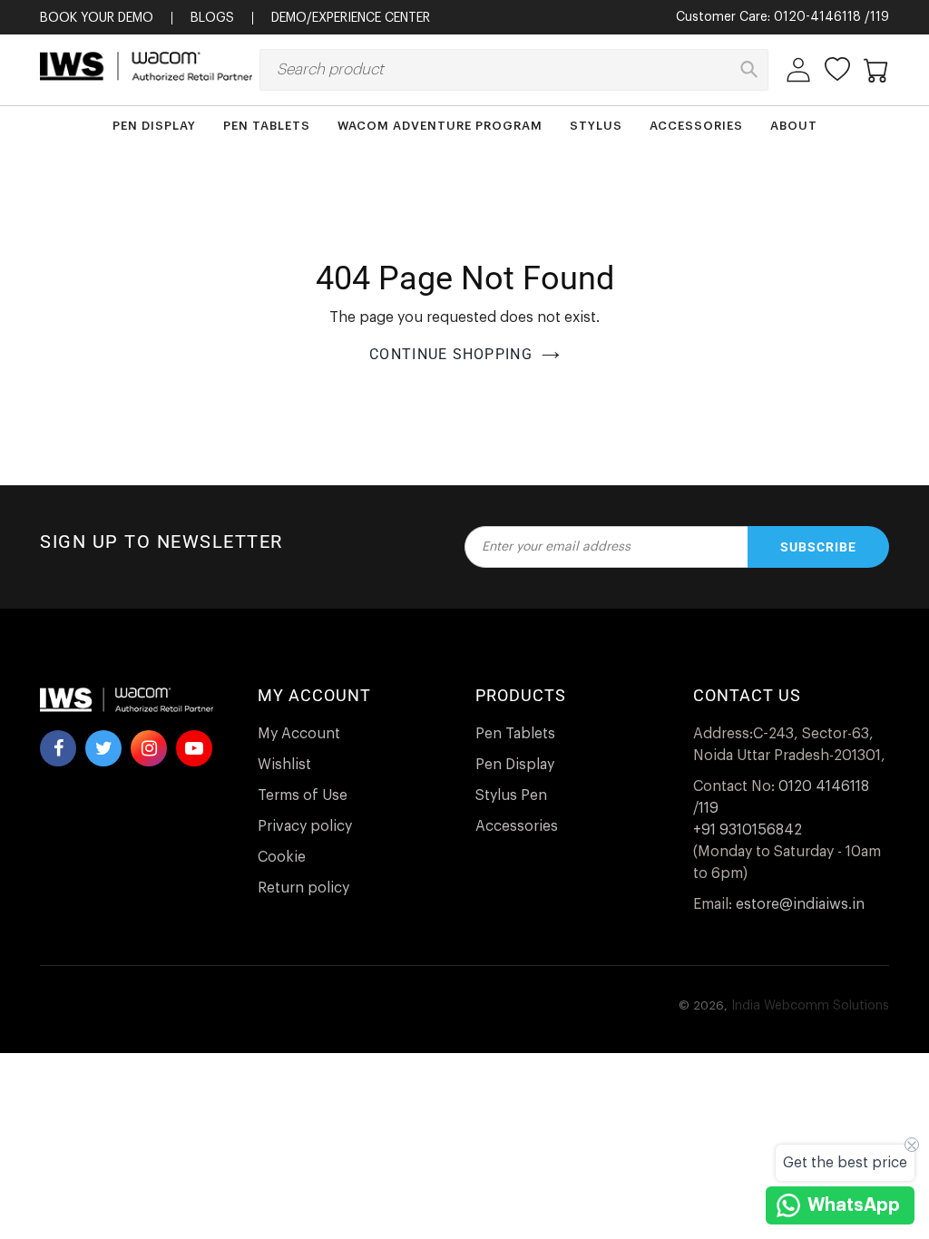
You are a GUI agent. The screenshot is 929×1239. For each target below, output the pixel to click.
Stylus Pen (511, 795)
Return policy (303, 888)
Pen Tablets (515, 734)
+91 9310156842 (747, 830)
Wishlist (284, 764)
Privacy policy (305, 826)
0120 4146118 (823, 786)
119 (879, 17)
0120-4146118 (817, 17)
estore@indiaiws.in (800, 904)
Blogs (212, 18)
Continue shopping (451, 354)
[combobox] (513, 70)
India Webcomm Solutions (810, 1006)
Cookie (282, 857)
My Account (299, 734)
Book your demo (96, 18)
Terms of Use (302, 795)
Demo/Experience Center (350, 18)
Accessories (516, 826)
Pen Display (514, 764)
